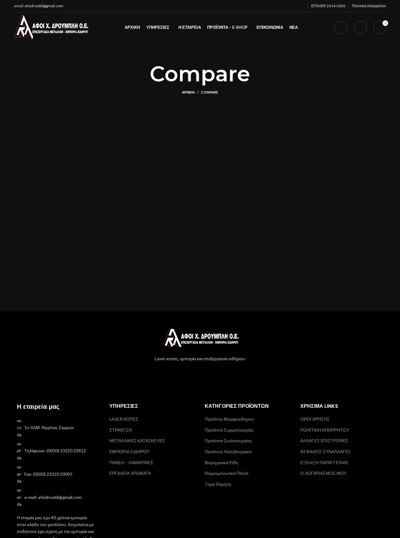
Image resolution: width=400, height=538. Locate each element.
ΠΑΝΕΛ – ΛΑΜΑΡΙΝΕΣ (131, 462)
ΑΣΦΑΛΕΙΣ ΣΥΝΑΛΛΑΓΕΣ (325, 451)
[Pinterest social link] (268, 6)
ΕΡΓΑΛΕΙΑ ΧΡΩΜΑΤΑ (130, 473)
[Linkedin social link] (276, 6)
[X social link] (252, 6)
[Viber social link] (301, 6)
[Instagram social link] (200, 373)
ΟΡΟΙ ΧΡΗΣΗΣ (315, 419)
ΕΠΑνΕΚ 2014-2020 (328, 5)
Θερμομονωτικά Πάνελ (226, 473)
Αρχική (188, 92)
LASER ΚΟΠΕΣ (123, 419)
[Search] (341, 27)
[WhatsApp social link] (284, 6)
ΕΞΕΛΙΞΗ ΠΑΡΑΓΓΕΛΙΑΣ (324, 462)
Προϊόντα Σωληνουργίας (228, 440)
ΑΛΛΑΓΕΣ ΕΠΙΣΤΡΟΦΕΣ (324, 440)
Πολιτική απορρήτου (369, 5)
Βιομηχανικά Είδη (221, 462)
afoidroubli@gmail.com (44, 5)
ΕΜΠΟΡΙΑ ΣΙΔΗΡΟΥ (129, 451)
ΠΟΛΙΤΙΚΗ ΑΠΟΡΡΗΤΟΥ (324, 430)
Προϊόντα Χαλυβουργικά (228, 451)
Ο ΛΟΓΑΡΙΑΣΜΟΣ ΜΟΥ (323, 473)
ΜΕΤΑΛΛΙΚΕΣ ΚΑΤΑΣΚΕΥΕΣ (137, 440)
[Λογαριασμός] (360, 27)
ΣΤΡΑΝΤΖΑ (120, 430)
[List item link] (57, 427)
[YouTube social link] (208, 373)
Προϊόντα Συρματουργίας (229, 430)
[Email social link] (260, 6)
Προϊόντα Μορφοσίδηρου (229, 419)
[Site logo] (51, 26)
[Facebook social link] (244, 6)
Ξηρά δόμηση (218, 484)
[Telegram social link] (292, 6)
